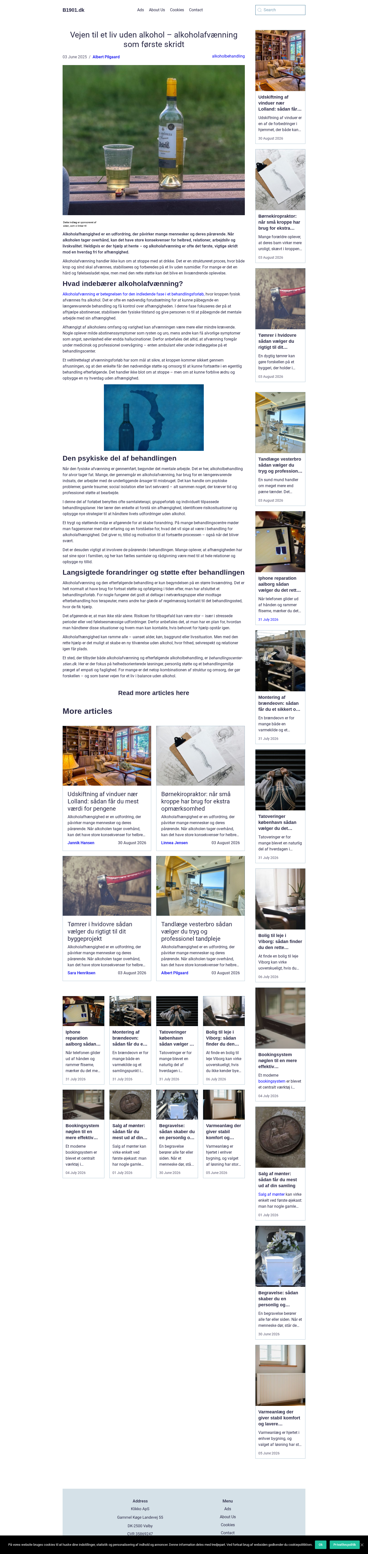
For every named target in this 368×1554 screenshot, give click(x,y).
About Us (157, 10)
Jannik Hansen (81, 842)
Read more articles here (153, 692)
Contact (196, 10)
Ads (140, 10)
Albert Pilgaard (106, 57)
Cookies (177, 10)
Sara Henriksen (81, 973)
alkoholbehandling (228, 56)
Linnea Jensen (174, 842)
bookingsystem (271, 1081)
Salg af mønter (271, 1194)
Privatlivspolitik (344, 1544)
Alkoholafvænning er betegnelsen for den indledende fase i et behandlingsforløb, (134, 294)
